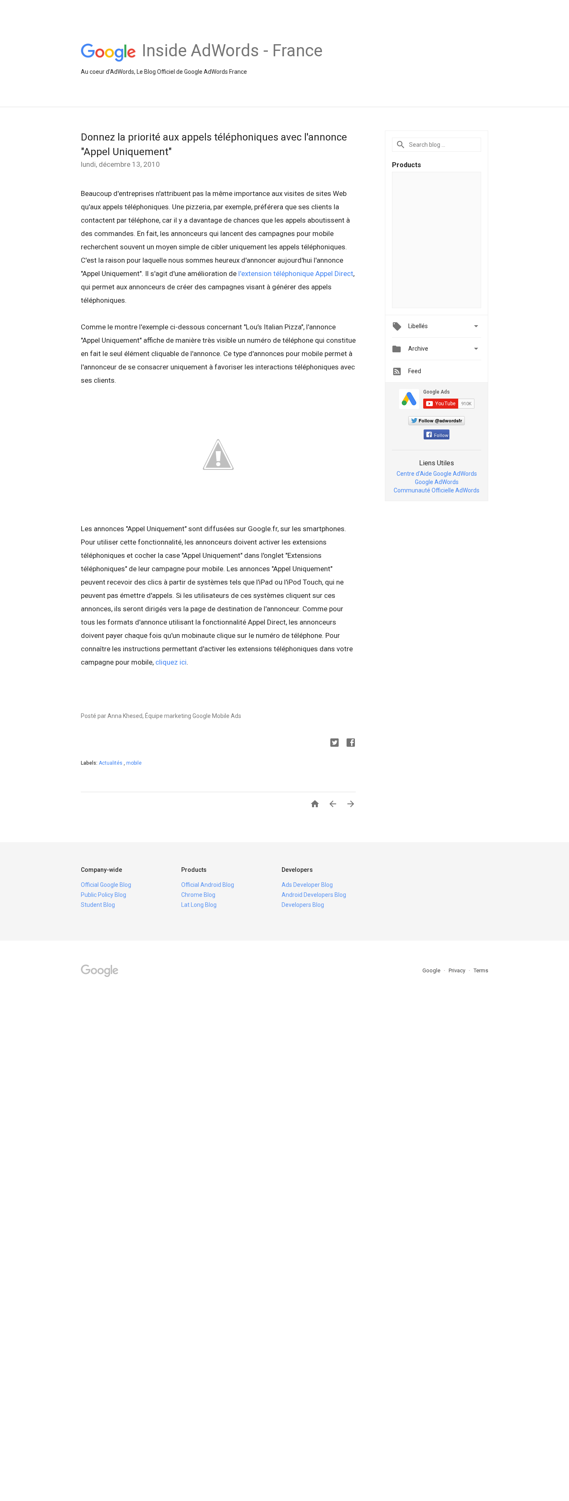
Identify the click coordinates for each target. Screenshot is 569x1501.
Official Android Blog (207, 884)
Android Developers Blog (314, 894)
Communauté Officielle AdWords (436, 490)
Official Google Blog (106, 884)
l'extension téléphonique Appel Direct (295, 273)
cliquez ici (171, 662)
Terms (481, 970)
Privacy (458, 970)
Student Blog (98, 904)
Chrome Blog (198, 894)
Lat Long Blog (199, 904)
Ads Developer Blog (307, 884)
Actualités (111, 763)
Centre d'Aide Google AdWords (437, 473)
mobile (134, 763)
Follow (441, 435)
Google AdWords (437, 482)
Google (432, 970)
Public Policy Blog (103, 894)
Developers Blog (303, 904)
